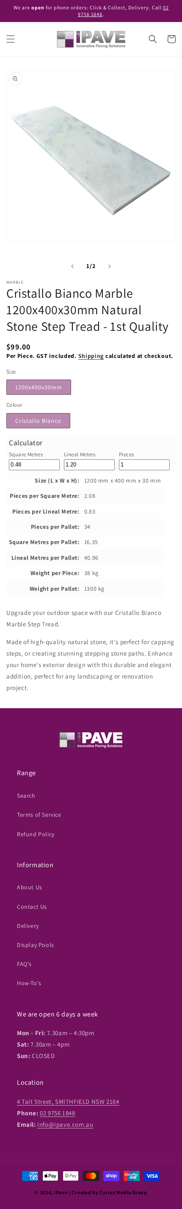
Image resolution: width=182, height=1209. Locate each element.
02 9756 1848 (57, 1113)
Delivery (28, 926)
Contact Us (32, 906)
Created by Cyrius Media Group (109, 1192)
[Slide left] (72, 266)
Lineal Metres (79, 454)
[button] (10, 39)
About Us (29, 887)
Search (26, 795)
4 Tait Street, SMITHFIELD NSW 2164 (68, 1101)
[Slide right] (109, 266)
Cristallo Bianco (38, 420)
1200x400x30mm (38, 387)
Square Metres (26, 454)
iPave (61, 1192)
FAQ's (24, 964)
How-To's (29, 983)
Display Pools (35, 945)
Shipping (91, 356)
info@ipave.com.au (65, 1124)
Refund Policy (36, 834)
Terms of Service (39, 814)
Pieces (126, 454)
